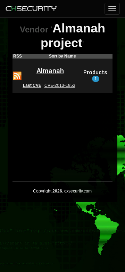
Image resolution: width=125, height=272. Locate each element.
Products (95, 75)
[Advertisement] (62, 132)
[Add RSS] (17, 75)
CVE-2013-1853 (59, 85)
